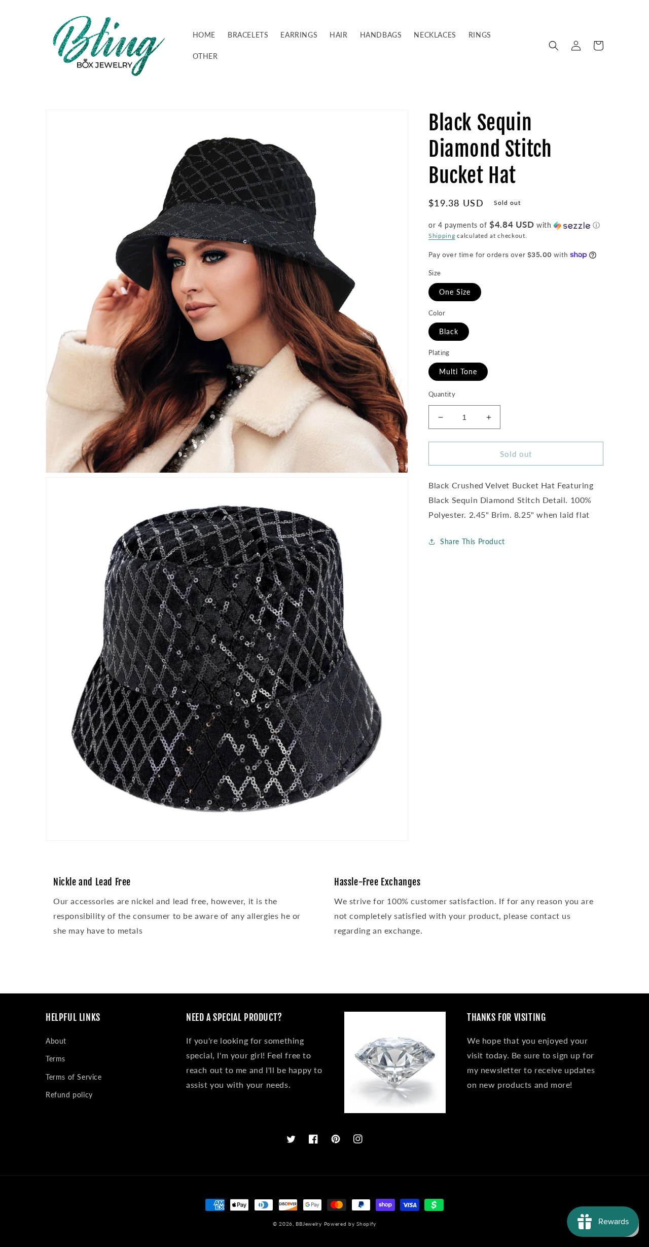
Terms (55, 1058)
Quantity (441, 394)
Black (448, 332)
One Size (455, 292)
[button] (554, 45)
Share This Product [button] (472, 541)
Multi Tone (458, 371)
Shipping (441, 235)
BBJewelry (308, 1224)
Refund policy (69, 1094)
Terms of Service (74, 1077)
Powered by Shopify (350, 1224)
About (56, 1041)
